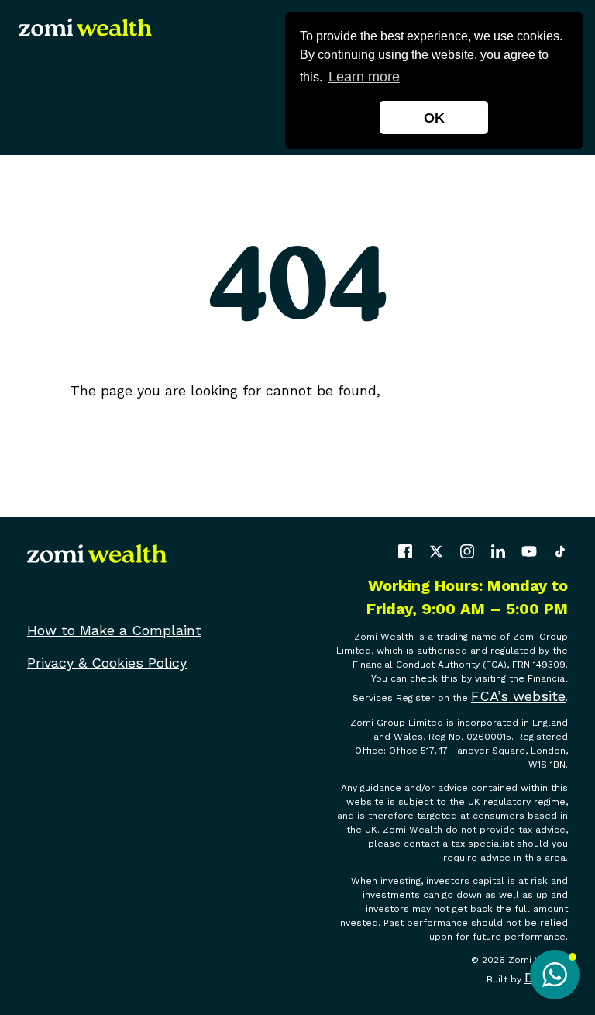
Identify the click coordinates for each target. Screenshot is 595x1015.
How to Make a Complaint (114, 630)
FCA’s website (518, 696)
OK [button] (434, 118)
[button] (555, 974)
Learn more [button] (364, 77)
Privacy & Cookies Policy (107, 662)
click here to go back (455, 390)
